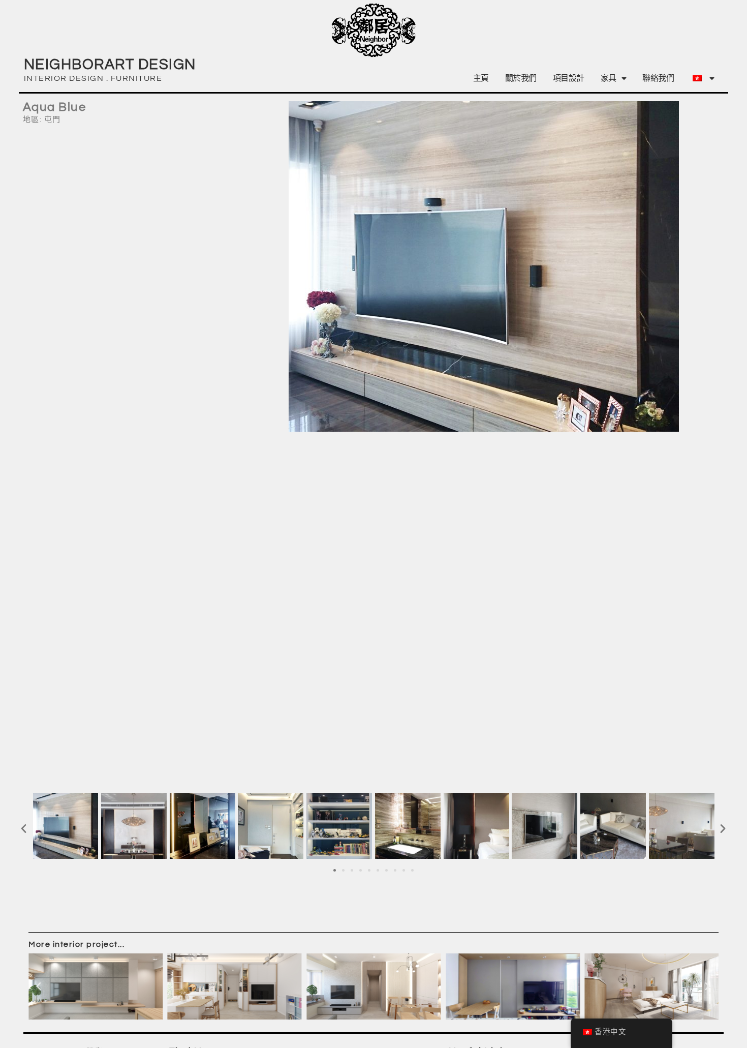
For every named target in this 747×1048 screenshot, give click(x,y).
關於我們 (521, 78)
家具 (608, 78)
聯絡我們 (658, 78)
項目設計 (568, 78)
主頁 (481, 78)
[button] (24, 828)
